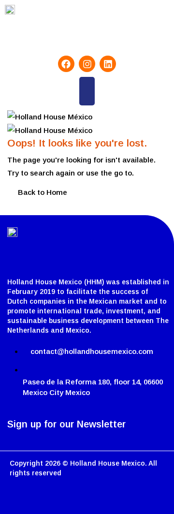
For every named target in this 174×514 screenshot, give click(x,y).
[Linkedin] (108, 64)
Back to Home (42, 192)
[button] (87, 91)
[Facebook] (66, 64)
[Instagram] (87, 64)
